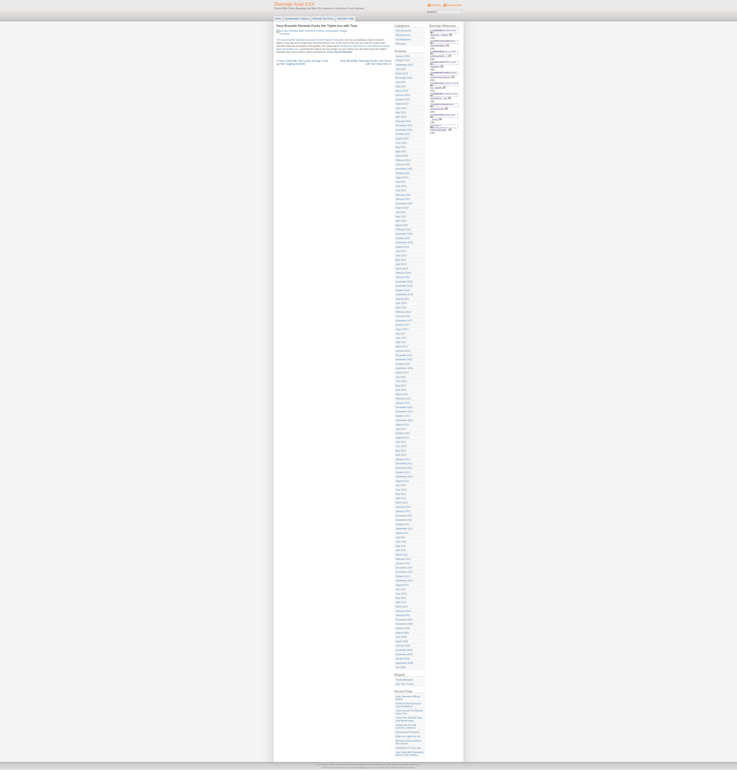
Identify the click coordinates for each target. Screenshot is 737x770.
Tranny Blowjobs (404, 679)
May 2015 (401, 385)
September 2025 (404, 65)
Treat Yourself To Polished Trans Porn (409, 712)
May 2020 (401, 216)
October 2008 (403, 658)
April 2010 (401, 602)
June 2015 (401, 381)
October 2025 (403, 60)
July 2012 (401, 485)
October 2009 (403, 628)
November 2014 (404, 411)
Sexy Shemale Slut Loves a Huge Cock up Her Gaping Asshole (302, 62)
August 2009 (402, 632)
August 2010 (402, 585)
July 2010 (401, 589)
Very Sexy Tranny (405, 684)
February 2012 (403, 507)
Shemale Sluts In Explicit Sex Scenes (408, 742)
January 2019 (403, 277)
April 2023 (401, 117)
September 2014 (404, 420)
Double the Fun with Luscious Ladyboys (406, 726)
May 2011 (401, 546)
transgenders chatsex (297, 18)
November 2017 (404, 320)
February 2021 (403, 195)
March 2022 (402, 155)
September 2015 (404, 368)
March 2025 (402, 73)
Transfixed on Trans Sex (408, 748)
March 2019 (402, 268)
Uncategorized (403, 39)
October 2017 (403, 325)
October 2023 (403, 99)
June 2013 (401, 446)
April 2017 (401, 342)
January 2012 (403, 511)
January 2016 (403, 351)
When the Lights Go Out (408, 736)
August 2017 (402, 329)
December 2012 (404, 463)
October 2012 (403, 472)
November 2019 (404, 234)
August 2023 (402, 103)
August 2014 (402, 424)
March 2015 (402, 394)
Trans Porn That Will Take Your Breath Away (409, 719)
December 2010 (404, 567)
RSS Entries (390, 768)
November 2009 (404, 624)
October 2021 (403, 173)
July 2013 (401, 442)
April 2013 (401, 455)
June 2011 (401, 541)
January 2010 (403, 615)
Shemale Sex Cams (323, 18)
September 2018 (404, 294)
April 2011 (401, 550)
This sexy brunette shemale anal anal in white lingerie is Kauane (310, 40)
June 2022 (401, 143)
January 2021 (403, 199)
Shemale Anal (403, 35)
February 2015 (403, 398)
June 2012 (401, 489)
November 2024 (404, 78)
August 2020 (402, 207)
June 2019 (401, 255)
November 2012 (404, 468)
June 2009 (401, 637)
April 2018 (401, 307)
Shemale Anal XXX (293, 4)
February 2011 (403, 559)
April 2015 (401, 390)
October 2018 (403, 290)
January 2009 (403, 645)
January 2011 (403, 563)
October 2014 (403, 416)
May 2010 (401, 598)
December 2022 (404, 125)
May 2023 (401, 112)
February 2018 (403, 312)
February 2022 (403, 160)
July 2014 (401, 429)
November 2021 (404, 169)
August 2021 (402, 177)
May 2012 (401, 494)
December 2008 (404, 650)
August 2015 (402, 372)
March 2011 (402, 554)
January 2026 (403, 56)
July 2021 (401, 182)
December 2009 (404, 619)
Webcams (401, 43)
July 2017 (401, 333)
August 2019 (402, 247)
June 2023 (401, 108)
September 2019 (404, 242)
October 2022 (403, 134)
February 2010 (403, 611)
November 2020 (404, 203)
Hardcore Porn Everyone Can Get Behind (408, 705)
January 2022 (403, 164)
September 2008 (404, 663)
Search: (432, 11)
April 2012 (401, 498)
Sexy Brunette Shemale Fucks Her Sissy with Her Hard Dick (366, 62)
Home (278, 18)
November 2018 (404, 286)
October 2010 (403, 576)
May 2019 (401, 260)
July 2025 (401, 69)
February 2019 (403, 273)
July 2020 (401, 212)
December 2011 (404, 515)
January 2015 (403, 403)
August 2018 (402, 299)
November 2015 (404, 359)
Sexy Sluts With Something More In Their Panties (410, 754)
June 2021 (401, 186)
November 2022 (404, 130)
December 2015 (404, 355)
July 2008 (401, 667)
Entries (436, 5)
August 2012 (402, 481)
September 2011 (404, 528)
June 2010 (401, 593)
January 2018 (403, 316)
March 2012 (402, 502)
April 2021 (401, 190)
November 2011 (404, 520)
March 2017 (402, 346)
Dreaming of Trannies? (408, 732)
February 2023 (403, 121)
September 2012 (404, 476)
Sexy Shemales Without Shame (408, 698)
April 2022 (401, 151)
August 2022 (402, 138)
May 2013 (401, 450)
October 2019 (403, 238)
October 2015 (403, 364)
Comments (454, 5)
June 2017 (401, 338)
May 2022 (401, 147)
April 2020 (401, 221)
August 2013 (402, 437)
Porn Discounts (403, 30)
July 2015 (401, 377)
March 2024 (402, 90)
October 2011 (403, 524)
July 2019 (401, 251)
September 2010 (404, 580)
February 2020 (403, 229)
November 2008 (404, 654)
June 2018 (401, 303)
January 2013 (403, 459)
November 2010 (404, 572)
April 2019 (401, 264)
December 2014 (404, 407)
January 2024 (403, 95)
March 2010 (402, 606)
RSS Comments (408, 768)
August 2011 (402, 533)
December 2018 (404, 281)
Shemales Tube (345, 18)
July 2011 (401, 537)
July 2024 (401, 82)
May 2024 (401, 86)
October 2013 (403, 433)
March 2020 (402, 225)
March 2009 (402, 641)
